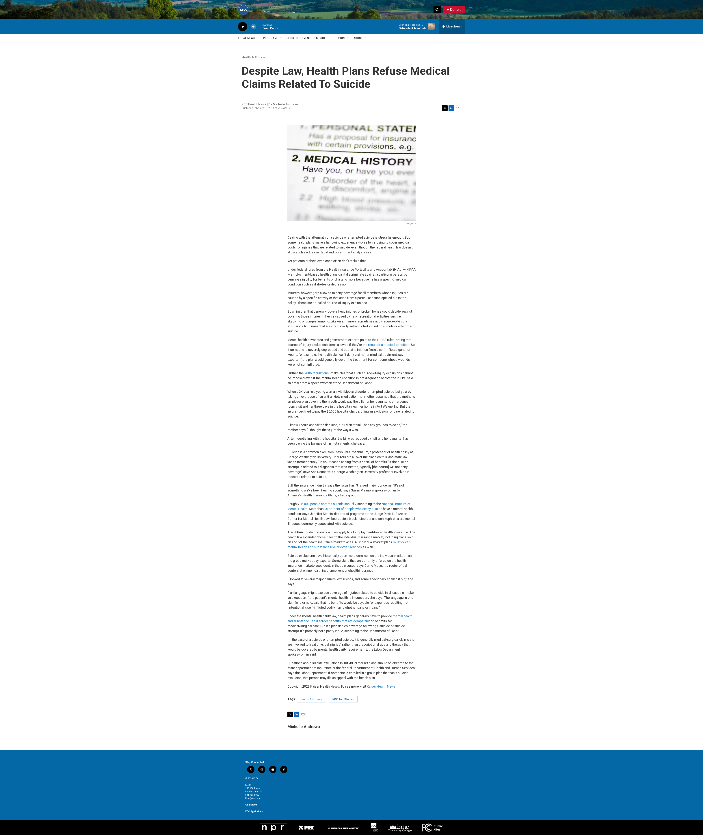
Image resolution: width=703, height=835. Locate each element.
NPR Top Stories (343, 699)
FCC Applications (254, 811)
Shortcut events (300, 38)
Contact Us (251, 805)
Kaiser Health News (381, 686)
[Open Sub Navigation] (257, 38)
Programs (271, 38)
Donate (455, 10)
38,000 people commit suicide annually (328, 504)
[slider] (259, 26)
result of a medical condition (388, 345)
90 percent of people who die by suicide (353, 509)
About (358, 38)
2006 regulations (316, 373)
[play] (243, 27)
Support (339, 38)
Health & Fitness (254, 57)
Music (320, 38)
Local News (246, 38)
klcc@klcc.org (252, 798)
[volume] (253, 27)
